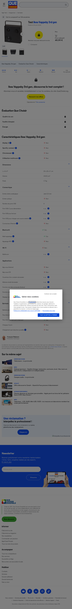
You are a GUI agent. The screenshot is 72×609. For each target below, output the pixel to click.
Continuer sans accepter (50, 294)
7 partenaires (32, 302)
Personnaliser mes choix (48, 310)
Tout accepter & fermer (48, 315)
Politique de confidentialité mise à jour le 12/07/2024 (27, 310)
